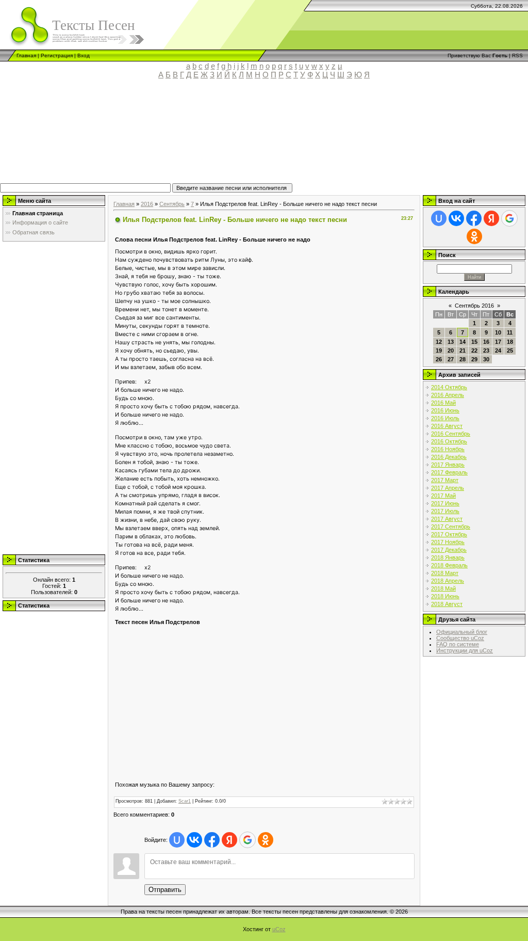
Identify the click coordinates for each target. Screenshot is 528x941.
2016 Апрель (447, 395)
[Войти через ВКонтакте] (194, 840)
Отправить (165, 890)
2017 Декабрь (449, 550)
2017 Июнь (445, 503)
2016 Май (443, 403)
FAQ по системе (457, 644)
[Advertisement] (240, 135)
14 (462, 342)
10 (498, 332)
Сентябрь (172, 204)
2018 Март (444, 573)
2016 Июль (445, 418)
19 (439, 350)
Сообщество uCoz (460, 638)
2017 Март (444, 480)
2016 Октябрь (449, 441)
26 (439, 359)
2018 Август (447, 604)
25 (510, 350)
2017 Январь (448, 464)
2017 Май (443, 495)
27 (451, 359)
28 (462, 359)
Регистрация (57, 55)
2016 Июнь (445, 410)
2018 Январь (448, 557)
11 (510, 332)
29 (474, 359)
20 (451, 350)
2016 (147, 204)
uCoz (279, 929)
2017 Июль (445, 511)
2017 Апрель (447, 488)
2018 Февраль (449, 565)
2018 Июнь (445, 596)
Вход (83, 55)
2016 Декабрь (449, 457)
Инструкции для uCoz (464, 650)
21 (462, 350)
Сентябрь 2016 (474, 305)
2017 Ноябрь (448, 542)
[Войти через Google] (247, 840)
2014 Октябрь (449, 387)
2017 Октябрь (449, 534)
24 (498, 350)
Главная (26, 55)
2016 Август (447, 426)
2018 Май (443, 588)
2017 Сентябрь (450, 526)
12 (439, 342)
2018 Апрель (447, 581)
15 (474, 342)
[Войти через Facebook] (212, 840)
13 (451, 342)
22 (474, 350)
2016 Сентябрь (450, 433)
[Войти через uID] (177, 840)
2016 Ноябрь (448, 449)
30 (486, 359)
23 (486, 350)
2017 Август (447, 519)
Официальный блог (461, 632)
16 (486, 342)
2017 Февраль (449, 472)
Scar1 (184, 801)
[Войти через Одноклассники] (265, 840)
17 (498, 342)
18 (510, 342)
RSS (517, 55)
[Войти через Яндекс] (229, 840)
